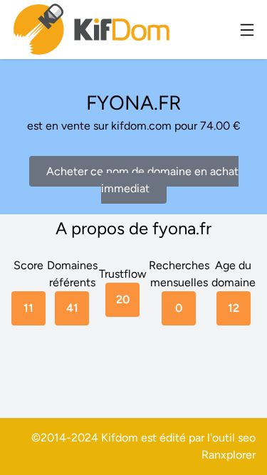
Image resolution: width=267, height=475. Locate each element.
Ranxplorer (228, 454)
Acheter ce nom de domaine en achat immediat (142, 180)
